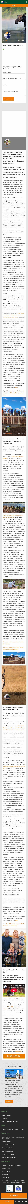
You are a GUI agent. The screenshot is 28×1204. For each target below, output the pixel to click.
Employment (6, 1171)
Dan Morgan (8, 964)
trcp (6, 40)
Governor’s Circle (7, 1148)
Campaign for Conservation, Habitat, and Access (13, 1137)
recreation (5, 393)
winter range (13, 926)
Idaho (13, 924)
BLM (10, 924)
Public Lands (20, 391)
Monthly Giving (6, 1142)
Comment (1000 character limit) (10, 91)
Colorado (8, 391)
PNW (22, 924)
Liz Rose (7, 147)
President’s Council (8, 1145)
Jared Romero (8, 433)
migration (14, 391)
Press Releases (6, 1115)
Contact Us (5, 1178)
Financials (5, 1174)
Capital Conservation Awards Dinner (13, 1129)
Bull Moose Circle (7, 1151)
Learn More (9, 1101)
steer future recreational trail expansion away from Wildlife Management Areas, (13, 315)
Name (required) (6, 72)
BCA (7, 924)
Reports (4, 1118)
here (16, 387)
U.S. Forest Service (14, 393)
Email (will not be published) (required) (12, 78)
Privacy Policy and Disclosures (11, 1165)
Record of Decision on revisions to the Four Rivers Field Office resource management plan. (14, 728)
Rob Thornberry (8, 702)
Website (5, 85)
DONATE (14, 5)
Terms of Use (6, 1168)
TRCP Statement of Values (10, 1122)
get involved (18, 1051)
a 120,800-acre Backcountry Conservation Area (14, 766)
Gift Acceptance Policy (9, 1157)
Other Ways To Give (8, 1154)
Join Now (14, 1196)
